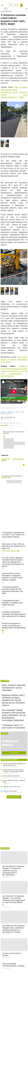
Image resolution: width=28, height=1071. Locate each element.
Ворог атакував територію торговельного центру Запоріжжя (14, 687)
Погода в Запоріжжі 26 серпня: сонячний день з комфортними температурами (14, 625)
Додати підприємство (14, 797)
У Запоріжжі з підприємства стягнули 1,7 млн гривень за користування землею (13, 534)
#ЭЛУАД (3, 413)
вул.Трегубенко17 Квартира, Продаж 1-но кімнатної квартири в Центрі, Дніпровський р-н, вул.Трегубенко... (13, 870)
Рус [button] (6, 8)
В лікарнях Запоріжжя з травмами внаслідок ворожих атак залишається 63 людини (14, 614)
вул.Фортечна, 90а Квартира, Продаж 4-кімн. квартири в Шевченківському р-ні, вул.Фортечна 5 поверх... (13, 929)
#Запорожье (4, 412)
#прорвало (8, 413)
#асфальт (17, 412)
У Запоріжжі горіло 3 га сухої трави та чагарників (13, 726)
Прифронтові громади (10, 743)
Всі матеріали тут (14, 753)
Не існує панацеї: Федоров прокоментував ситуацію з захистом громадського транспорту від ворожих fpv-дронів (13, 562)
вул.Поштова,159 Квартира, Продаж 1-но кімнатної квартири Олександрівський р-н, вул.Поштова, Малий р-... (13, 900)
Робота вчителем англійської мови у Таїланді (13, 965)
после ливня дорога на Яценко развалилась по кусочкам (14, 359)
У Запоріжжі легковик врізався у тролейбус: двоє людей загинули (12, 602)
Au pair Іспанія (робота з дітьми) (12, 954)
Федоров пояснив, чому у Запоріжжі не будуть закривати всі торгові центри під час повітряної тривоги (13, 700)
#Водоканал (11, 412)
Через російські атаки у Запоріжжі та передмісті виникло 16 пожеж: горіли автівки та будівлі (12, 576)
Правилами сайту (6, 477)
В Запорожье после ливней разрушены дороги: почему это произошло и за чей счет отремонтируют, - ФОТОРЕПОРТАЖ (14, 371)
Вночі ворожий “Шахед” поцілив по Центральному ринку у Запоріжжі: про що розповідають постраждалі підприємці (14, 715)
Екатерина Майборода (10, 417)
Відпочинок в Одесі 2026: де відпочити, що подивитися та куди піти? (13, 546)
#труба (22, 412)
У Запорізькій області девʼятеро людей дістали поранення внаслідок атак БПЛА (12, 590)
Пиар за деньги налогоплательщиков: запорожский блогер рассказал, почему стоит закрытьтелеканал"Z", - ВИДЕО (14, 92)
